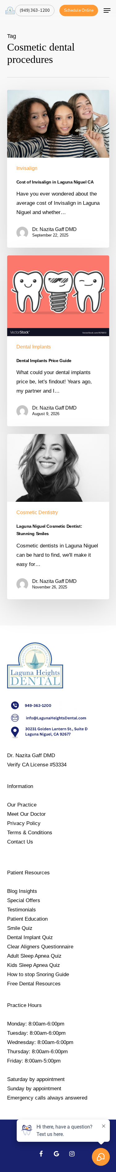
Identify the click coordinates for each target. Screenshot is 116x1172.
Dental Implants (33, 346)
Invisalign (26, 168)
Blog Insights (22, 891)
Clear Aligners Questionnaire (40, 947)
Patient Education (27, 919)
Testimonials (21, 910)
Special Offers (23, 900)
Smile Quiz (19, 928)
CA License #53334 (44, 765)
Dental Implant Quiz (30, 937)
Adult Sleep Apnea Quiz (34, 956)
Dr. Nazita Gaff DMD (54, 229)
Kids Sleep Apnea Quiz (33, 965)
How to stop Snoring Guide (38, 974)
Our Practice (22, 805)
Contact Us (20, 842)
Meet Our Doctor (26, 814)
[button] (107, 10)
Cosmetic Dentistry (37, 512)
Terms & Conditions (29, 833)
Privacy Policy (24, 823)
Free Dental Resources (34, 984)
